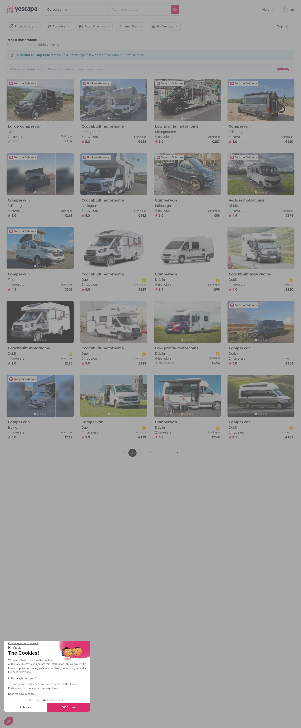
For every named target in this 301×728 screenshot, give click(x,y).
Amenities (131, 26)
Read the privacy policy (21, 694)
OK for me (69, 707)
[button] (9, 721)
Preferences (165, 26)
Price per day (24, 26)
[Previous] (11, 100)
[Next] (69, 100)
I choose (25, 707)
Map (280, 26)
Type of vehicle (95, 26)
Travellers (58, 26)
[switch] (289, 26)
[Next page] (177, 453)
